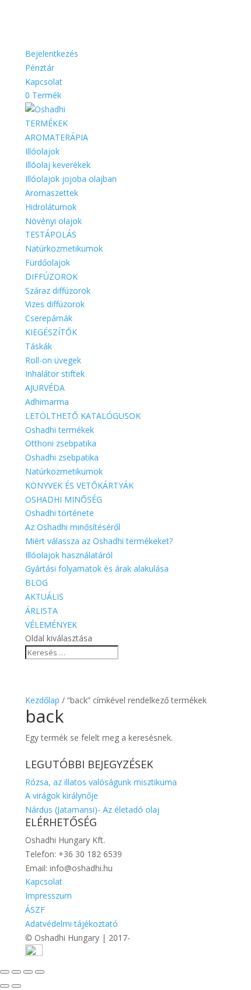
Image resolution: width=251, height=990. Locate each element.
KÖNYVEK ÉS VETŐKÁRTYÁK (79, 485)
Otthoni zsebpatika (60, 443)
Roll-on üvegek (53, 360)
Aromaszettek (51, 192)
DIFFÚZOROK (51, 276)
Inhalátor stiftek (55, 373)
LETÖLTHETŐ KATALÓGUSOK (83, 415)
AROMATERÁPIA (56, 137)
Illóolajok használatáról (69, 555)
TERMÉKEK (46, 123)
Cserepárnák (48, 318)
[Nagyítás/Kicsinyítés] (4, 972)
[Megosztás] (28, 972)
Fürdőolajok (47, 262)
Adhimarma (47, 401)
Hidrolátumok (50, 206)
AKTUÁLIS (44, 596)
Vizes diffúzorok (55, 304)
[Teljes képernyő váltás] (16, 972)
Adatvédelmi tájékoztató (71, 923)
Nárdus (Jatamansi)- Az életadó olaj (92, 809)
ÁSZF (35, 909)
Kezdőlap (42, 700)
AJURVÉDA (45, 387)
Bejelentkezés (51, 53)
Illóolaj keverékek (57, 164)
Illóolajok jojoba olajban (71, 178)
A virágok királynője (61, 795)
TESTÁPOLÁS (50, 234)
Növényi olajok (53, 220)
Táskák (38, 346)
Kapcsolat (43, 81)
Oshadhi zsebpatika (62, 457)
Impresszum (48, 895)
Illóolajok (42, 151)
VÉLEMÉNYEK (51, 624)
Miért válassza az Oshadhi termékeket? (99, 540)
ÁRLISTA (41, 610)
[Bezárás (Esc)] (39, 972)
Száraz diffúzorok (57, 290)
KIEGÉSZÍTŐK (51, 332)
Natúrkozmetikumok (64, 248)
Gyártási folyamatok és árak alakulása (97, 568)
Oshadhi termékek (59, 429)
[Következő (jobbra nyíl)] (16, 986)
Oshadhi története (59, 512)
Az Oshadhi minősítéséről (72, 526)
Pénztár (39, 67)
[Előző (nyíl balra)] (4, 986)
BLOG (36, 582)
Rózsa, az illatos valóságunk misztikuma (101, 782)
